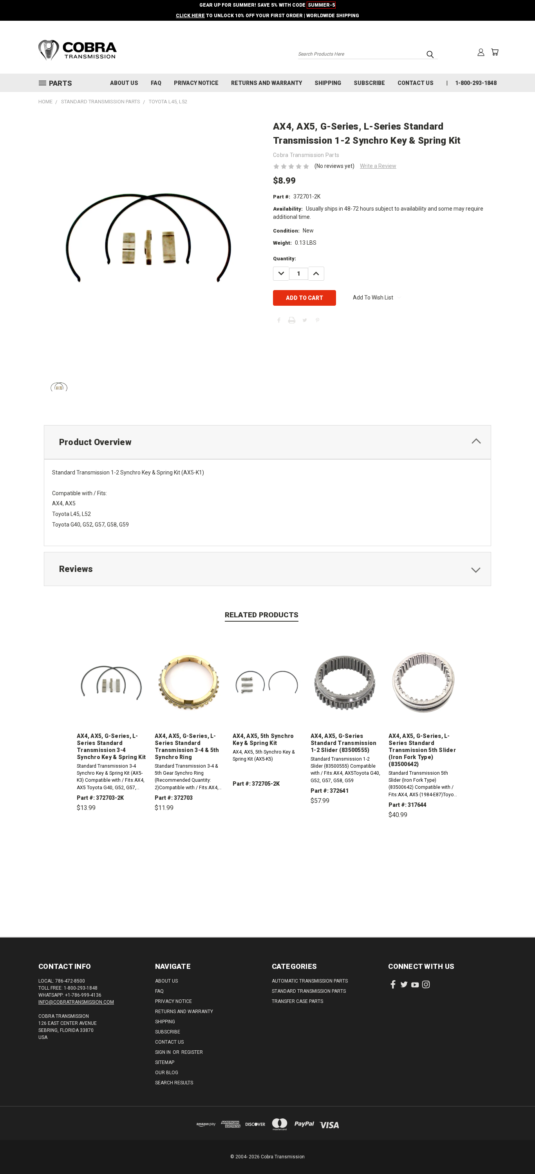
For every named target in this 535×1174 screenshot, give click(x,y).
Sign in (163, 1052)
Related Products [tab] (261, 614)
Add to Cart (112, 844)
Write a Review (378, 166)
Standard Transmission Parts (309, 991)
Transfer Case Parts (297, 1001)
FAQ (156, 83)
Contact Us (416, 83)
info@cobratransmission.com (76, 1002)
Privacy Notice (196, 83)
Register (192, 1052)
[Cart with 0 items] (495, 52)
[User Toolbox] (481, 52)
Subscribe (369, 83)
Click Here (190, 15)
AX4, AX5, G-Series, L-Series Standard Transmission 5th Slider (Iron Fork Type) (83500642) (422, 750)
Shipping (327, 83)
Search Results (174, 1083)
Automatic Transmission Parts (310, 981)
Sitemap (164, 1062)
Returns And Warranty (266, 83)
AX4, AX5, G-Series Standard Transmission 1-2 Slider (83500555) (343, 743)
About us (124, 83)
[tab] (267, 442)
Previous (514, 1149)
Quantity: (284, 258)
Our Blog (166, 1072)
